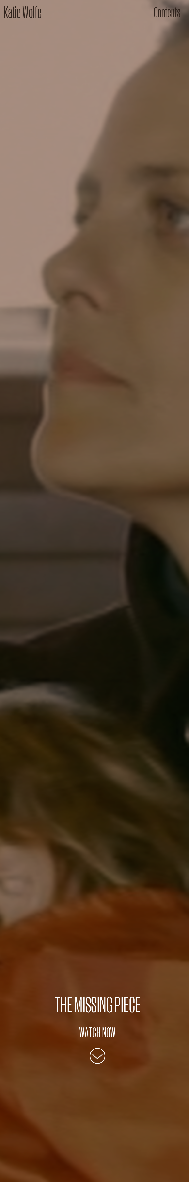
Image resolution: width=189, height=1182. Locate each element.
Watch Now (97, 1032)
